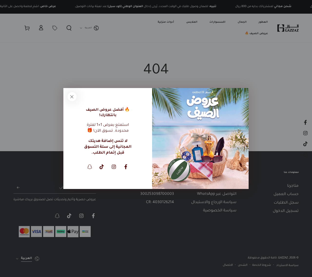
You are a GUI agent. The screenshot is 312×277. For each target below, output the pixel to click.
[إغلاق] (72, 96)
